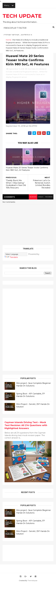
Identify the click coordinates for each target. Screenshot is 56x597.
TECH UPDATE (22, 16)
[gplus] (25, 576)
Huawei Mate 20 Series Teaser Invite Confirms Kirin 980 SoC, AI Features (27, 168)
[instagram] (20, 576)
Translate (14, 257)
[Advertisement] (24, 329)
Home (8, 40)
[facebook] (35, 576)
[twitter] (31, 576)
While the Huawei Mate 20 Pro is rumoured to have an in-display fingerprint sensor (26, 74)
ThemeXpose (32, 580)
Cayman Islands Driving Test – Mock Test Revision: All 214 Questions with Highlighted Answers (26, 425)
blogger (33, 197)
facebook (48, 197)
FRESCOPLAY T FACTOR (15, 28)
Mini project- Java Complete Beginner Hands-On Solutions (33, 384)
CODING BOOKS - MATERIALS (18, 35)
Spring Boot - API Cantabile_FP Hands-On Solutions (30, 394)
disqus (40, 197)
